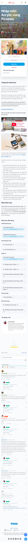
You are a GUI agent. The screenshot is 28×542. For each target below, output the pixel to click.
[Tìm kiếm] (22, 2)
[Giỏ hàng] (25, 2)
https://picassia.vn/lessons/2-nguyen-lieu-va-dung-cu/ (14, 508)
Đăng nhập (24, 352)
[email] (20, 539)
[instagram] (13, 539)
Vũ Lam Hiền (4, 470)
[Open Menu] (2, 2)
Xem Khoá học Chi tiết (6, 28)
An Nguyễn (4, 418)
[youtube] (9, 539)
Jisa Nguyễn (4, 373)
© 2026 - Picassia (14, 528)
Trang (9, 505)
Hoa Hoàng (4, 395)
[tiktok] (16, 539)
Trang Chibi (11, 321)
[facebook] (11, 539)
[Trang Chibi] (5, 322)
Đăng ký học (14, 64)
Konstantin (4, 439)
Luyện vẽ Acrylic (16, 154)
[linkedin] (18, 539)
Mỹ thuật (3, 7)
